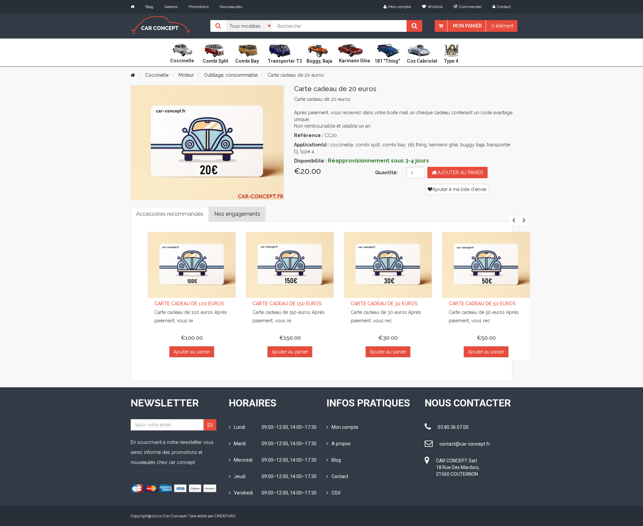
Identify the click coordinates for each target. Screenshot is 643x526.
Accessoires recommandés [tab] (169, 214)
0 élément (502, 25)
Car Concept (175, 516)
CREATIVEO (224, 516)
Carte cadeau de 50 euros (482, 303)
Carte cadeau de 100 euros (189, 303)
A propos (341, 443)
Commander (470, 6)
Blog (149, 6)
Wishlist (435, 6)
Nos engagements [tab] (237, 214)
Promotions (199, 6)
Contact (504, 6)
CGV (336, 493)
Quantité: (386, 172)
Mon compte (399, 6)
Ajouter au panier (459, 172)
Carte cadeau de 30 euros (384, 303)
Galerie (170, 6)
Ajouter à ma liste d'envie (459, 189)
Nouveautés (231, 6)
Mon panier (467, 25)
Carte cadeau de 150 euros (287, 303)
